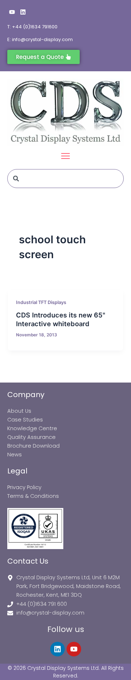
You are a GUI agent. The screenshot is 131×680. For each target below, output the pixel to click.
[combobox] (65, 178)
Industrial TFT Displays (41, 302)
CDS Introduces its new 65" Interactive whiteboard (60, 319)
